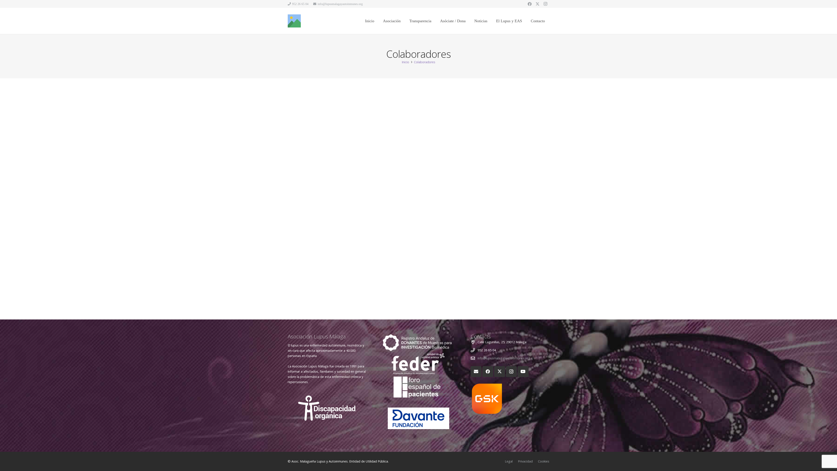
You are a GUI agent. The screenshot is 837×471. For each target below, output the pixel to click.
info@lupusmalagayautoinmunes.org (504, 358)
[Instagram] (545, 4)
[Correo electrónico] (476, 371)
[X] (537, 4)
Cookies (543, 461)
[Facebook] (530, 4)
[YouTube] (523, 371)
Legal (509, 461)
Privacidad (525, 461)
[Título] (294, 20)
